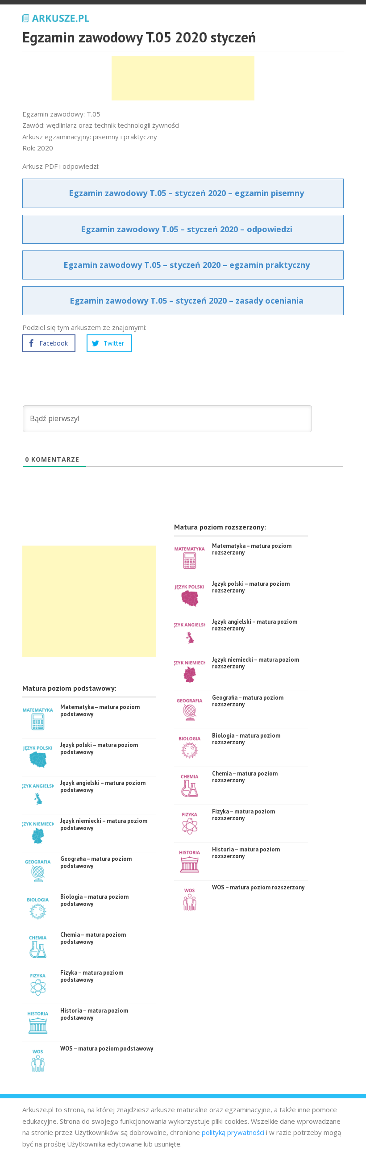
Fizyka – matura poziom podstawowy (91, 976)
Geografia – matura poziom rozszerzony (247, 701)
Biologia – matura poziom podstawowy (94, 900)
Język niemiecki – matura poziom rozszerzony (255, 663)
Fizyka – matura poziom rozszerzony (243, 815)
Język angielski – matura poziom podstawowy (103, 786)
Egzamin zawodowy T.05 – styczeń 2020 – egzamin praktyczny (186, 264)
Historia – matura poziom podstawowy (94, 1014)
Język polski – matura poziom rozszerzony (251, 587)
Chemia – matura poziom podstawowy (93, 938)
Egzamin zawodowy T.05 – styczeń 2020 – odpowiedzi (186, 229)
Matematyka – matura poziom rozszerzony (251, 549)
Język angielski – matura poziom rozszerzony (254, 625)
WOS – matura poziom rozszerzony (258, 887)
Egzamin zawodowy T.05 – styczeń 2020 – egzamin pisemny (186, 193)
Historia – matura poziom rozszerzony (246, 853)
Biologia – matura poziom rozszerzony (246, 739)
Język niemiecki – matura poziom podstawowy (103, 824)
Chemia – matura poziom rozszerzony (245, 777)
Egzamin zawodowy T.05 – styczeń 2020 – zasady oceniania (187, 300)
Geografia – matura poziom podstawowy (96, 862)
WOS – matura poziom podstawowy (106, 1048)
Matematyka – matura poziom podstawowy (100, 710)
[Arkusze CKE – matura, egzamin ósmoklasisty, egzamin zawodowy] (55, 17)
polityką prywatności (233, 1132)
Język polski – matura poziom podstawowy (99, 748)
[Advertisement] (183, 78)
